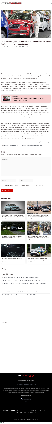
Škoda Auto (39, 145)
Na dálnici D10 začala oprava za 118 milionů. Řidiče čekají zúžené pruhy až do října (20, 277)
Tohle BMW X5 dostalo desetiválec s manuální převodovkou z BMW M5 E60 (19, 294)
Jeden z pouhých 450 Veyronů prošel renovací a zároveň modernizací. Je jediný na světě (22, 286)
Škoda (34, 145)
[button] (51, 3)
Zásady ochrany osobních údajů (30, 384)
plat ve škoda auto (24, 145)
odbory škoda (15, 145)
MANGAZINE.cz (19, 412)
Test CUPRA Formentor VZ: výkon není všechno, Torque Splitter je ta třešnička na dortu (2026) (23, 280)
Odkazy (24, 380)
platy (30, 145)
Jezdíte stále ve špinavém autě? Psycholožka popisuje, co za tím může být (19, 289)
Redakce (20, 380)
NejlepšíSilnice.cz (35, 410)
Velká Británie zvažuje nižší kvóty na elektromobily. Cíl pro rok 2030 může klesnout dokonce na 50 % (24, 283)
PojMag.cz (25, 412)
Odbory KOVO (8, 145)
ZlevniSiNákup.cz (32, 412)
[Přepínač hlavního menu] (47, 3)
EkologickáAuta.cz (44, 410)
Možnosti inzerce (30, 380)
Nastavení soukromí (19, 384)
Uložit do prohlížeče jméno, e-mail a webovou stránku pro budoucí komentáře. (23, 185)
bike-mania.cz (20, 410)
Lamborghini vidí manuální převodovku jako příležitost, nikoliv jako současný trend (20, 292)
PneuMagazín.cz (27, 410)
